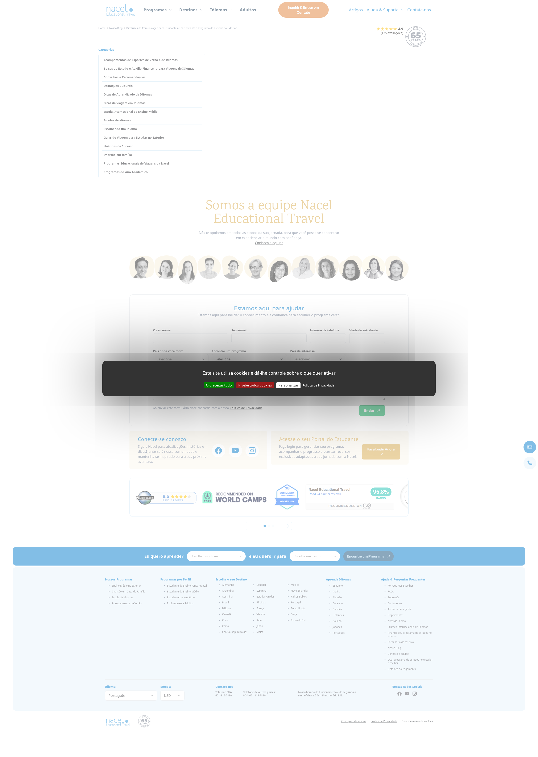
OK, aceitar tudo (219, 385)
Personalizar (288, 385)
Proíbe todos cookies (255, 385)
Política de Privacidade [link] (318, 385)
